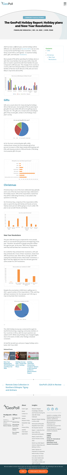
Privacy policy (38, 471)
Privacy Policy (25, 427)
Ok (23, 471)
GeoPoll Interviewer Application (25, 432)
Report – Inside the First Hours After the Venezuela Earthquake (38, 432)
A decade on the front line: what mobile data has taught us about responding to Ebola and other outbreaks (38, 460)
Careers (24, 416)
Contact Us (24, 413)
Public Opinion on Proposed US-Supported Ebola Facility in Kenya (38, 451)
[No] (65, 469)
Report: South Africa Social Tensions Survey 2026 (38, 438)
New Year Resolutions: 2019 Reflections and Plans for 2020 (9, 365)
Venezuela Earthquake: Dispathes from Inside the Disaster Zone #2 (38, 425)
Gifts (48, 51)
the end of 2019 (26, 49)
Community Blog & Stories (34, 17)
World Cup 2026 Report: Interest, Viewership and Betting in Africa (38, 445)
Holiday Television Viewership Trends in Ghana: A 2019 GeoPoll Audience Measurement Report (32, 367)
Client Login (25, 409)
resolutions (23, 54)
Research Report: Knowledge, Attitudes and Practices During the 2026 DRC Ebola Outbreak (38, 413)
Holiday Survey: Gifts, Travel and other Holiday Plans (21, 364)
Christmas (50, 55)
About (23, 411)
